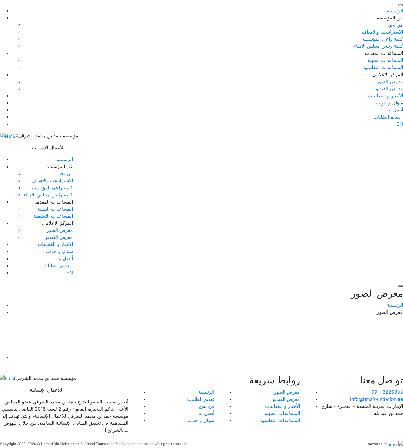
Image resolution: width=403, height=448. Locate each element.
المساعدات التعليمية (383, 67)
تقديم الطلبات (200, 399)
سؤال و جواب (389, 103)
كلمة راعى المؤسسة (382, 39)
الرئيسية (395, 11)
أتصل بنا (395, 110)
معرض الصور (390, 81)
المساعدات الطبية (385, 60)
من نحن (395, 25)
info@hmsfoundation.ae (376, 399)
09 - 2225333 (387, 392)
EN (400, 124)
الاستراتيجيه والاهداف (382, 32)
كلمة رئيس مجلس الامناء (378, 46)
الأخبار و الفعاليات (385, 96)
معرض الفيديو (389, 88)
